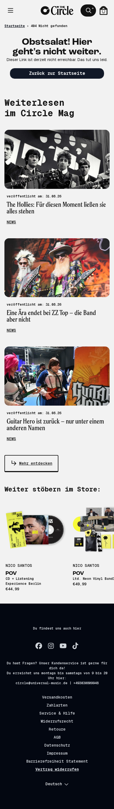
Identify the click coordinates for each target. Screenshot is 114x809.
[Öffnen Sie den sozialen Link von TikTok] (75, 646)
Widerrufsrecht (57, 721)
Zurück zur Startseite (57, 73)
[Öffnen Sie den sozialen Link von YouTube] (63, 646)
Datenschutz (57, 745)
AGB (57, 737)
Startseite (14, 26)
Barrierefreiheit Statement (57, 761)
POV (11, 573)
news (11, 222)
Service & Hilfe (57, 713)
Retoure (57, 729)
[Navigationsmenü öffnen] (10, 10)
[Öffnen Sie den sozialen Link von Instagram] (51, 646)
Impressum (57, 753)
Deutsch (53, 784)
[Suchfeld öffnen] (88, 10)
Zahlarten (57, 705)
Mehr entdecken (35, 463)
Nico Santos (19, 565)
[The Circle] (57, 10)
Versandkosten (57, 697)
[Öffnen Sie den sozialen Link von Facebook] (39, 646)
